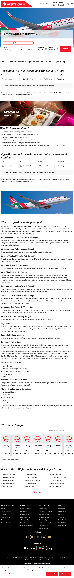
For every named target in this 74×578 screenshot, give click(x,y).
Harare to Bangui (31, 477)
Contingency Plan (44, 525)
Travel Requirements (64, 520)
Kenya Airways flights (16, 62)
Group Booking (24, 511)
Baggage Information (26, 525)
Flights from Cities (60, 557)
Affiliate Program (25, 514)
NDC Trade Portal (25, 517)
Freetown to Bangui (8, 477)
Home (3, 62)
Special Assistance (25, 523)
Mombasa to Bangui (8, 474)
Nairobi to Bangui (31, 474)
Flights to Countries (12, 557)
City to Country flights (43, 559)
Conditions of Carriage (45, 511)
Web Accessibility (44, 528)
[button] (24, 42)
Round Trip (7, 43)
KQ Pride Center (5, 517)
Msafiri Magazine (6, 523)
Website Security (44, 514)
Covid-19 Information (64, 523)
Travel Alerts (62, 517)
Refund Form (62, 525)
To (21, 47)
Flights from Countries (30, 559)
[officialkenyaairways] (38, 537)
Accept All (52, 574)
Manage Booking (25, 508)
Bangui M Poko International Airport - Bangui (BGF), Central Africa (27, 50)
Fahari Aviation (5, 520)
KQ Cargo (4, 514)
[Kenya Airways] (26, 537)
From (5, 47)
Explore (41, 4)
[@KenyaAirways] (32, 537)
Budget (40, 75)
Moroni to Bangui (55, 486)
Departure (41, 47)
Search (65, 49)
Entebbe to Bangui (7, 483)
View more (37, 492)
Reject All (65, 574)
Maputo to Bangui (7, 486)
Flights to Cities (23, 557)
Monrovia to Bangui (7, 480)
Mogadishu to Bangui (32, 480)
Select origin (7, 50)
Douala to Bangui (31, 483)
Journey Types (60, 75)
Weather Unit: (53, 430)
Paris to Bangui (30, 486)
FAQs (60, 514)
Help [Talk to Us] (63, 511)
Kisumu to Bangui (55, 474)
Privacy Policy (43, 508)
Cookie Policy (43, 520)
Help (67, 4)
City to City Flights (49, 557)
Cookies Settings (8, 574)
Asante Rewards (61, 4)
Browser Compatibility (45, 517)
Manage (48, 4)
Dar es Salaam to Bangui (57, 477)
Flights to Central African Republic (39, 62)
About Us (55, 4)
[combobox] (10, 79)
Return (51, 47)
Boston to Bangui (55, 480)
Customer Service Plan (45, 523)
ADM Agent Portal (25, 520)
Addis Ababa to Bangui (57, 483)
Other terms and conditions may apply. (26, 94)
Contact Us (61, 508)
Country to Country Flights (36, 557)
